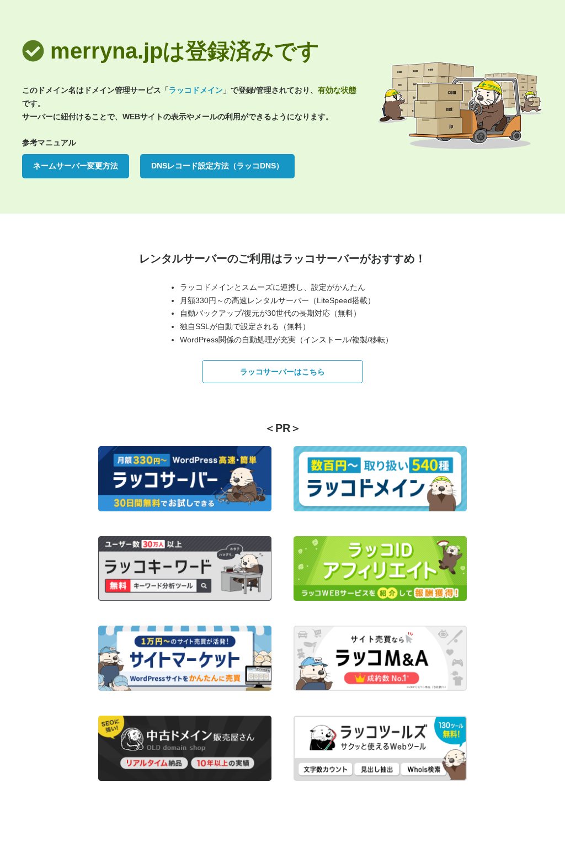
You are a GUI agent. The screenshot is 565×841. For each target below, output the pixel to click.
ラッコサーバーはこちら (282, 371)
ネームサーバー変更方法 (75, 165)
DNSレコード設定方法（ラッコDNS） (217, 165)
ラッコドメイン (196, 90)
